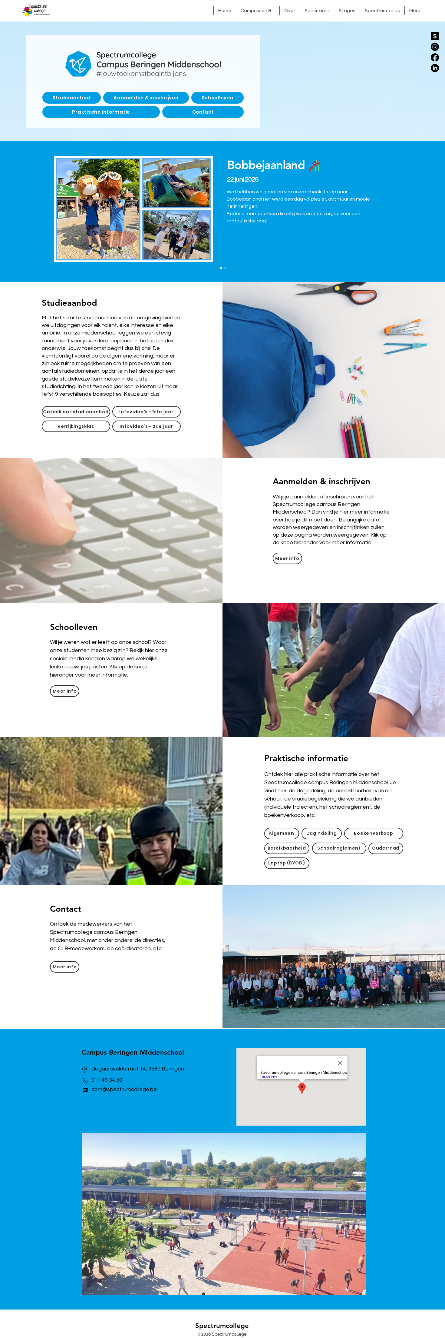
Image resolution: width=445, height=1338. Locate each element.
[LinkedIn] (435, 68)
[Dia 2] (221, 268)
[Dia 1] (225, 268)
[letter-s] (435, 36)
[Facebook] (435, 57)
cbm (96, 1089)
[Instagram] (435, 47)
